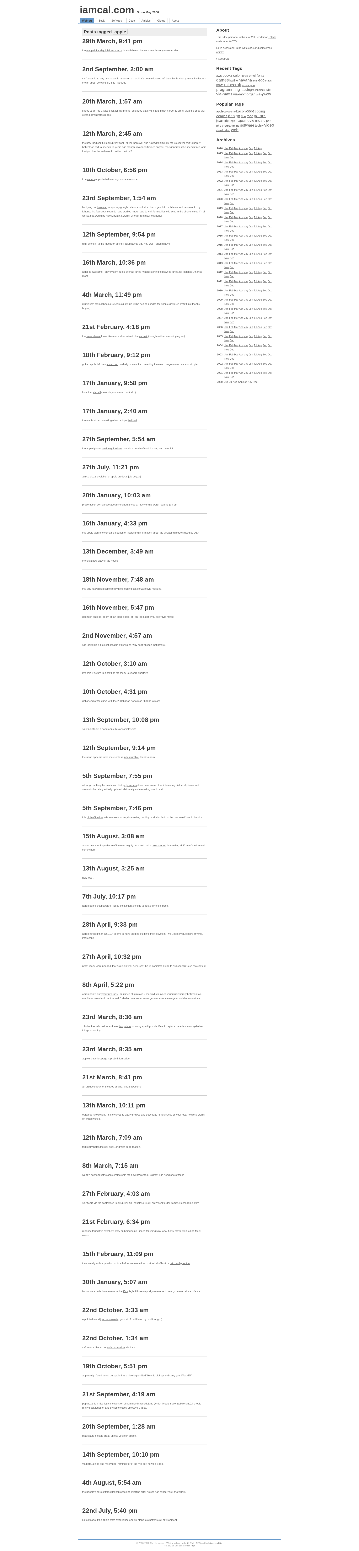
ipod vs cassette (109, 1319)
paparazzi (87, 1403)
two (121, 1026)
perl (268, 120)
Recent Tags (229, 68)
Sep (265, 153)
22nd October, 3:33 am (115, 1310)
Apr (241, 148)
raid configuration (180, 1263)
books (227, 75)
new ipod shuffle (95, 143)
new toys (87, 877)
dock (98, 1086)
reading (246, 89)
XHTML (191, 1543)
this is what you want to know (188, 78)
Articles (146, 20)
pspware (106, 905)
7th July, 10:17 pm (109, 896)
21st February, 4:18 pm (116, 326)
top (193, 1545)
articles (220, 52)
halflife (233, 80)
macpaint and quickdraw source (104, 50)
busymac (102, 207)
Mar (236, 148)
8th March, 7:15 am (110, 1165)
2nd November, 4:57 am (117, 635)
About (175, 20)
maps (268, 80)
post (93, 1175)
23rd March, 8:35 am (112, 1049)
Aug (259, 148)
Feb (231, 148)
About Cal (223, 58)
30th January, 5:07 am (114, 1282)
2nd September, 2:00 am (118, 69)
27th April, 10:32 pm (111, 956)
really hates (93, 1146)
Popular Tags (230, 104)
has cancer (161, 1492)
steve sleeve (93, 336)
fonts (260, 75)
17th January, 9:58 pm (115, 383)
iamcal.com (107, 9)
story (117, 1231)
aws (219, 75)
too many (121, 673)
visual (93, 476)
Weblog (87, 20)
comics (221, 116)
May (245, 148)
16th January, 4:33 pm (115, 523)
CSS (198, 1543)
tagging (135, 933)
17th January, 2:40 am (114, 411)
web (235, 130)
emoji (252, 75)
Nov (226, 157)
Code (132, 20)
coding (260, 111)
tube (268, 89)
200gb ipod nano (127, 701)
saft (84, 645)
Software (116, 20)
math (220, 85)
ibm (255, 80)
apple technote (95, 532)
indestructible (131, 757)
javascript (222, 120)
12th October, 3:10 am (114, 663)
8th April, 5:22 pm (108, 984)
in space (131, 1435)
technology (258, 90)
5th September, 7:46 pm (117, 808)
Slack (272, 37)
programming (228, 89)
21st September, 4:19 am (118, 1394)
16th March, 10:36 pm (114, 262)
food (250, 116)
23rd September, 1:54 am (119, 198)
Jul (255, 148)
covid (244, 75)
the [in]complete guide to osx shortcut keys (168, 966)
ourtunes (87, 1114)
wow (267, 94)
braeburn (132, 785)
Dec (232, 157)
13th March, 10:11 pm (113, 1105)
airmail (97, 392)
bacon (241, 111)
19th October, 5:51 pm (114, 1366)
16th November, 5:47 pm (118, 607)
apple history (115, 729)
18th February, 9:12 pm (116, 354)
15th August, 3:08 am (113, 836)
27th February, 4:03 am (116, 1193)
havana (245, 80)
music (246, 85)
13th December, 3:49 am (118, 551)
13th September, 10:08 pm (120, 719)
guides (127, 1026)
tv (262, 125)
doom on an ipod (91, 616)
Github (161, 20)
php (252, 85)
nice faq (132, 1375)
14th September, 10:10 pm (120, 1454)
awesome (230, 111)
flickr (243, 116)
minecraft (232, 85)
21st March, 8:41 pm (112, 1077)
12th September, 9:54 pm (119, 234)
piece (106, 504)
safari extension (116, 1347)
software (247, 125)
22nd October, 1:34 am (115, 1338)
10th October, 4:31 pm (114, 691)
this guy (86, 588)
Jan (226, 148)
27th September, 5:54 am (119, 439)
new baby (97, 560)
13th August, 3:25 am (113, 868)
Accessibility (216, 1543)
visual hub (112, 364)
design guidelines (112, 448)
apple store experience (116, 1520)
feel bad (132, 420)
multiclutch (88, 304)
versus (91, 179)
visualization (223, 130)
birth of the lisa (95, 817)
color (237, 76)
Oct (270, 153)
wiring (259, 94)
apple (220, 111)
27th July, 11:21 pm (110, 467)
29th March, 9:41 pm (112, 41)
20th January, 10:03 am (116, 495)
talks (238, 48)
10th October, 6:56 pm (114, 169)
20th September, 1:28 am (119, 1426)
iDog (126, 1291)
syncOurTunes (109, 994)
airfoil (85, 271)
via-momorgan (244, 94)
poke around (159, 845)
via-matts (224, 94)
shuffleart (87, 1203)
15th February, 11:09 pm (117, 1253)
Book (101, 20)
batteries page (99, 1058)
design (234, 116)
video (113, 1463)
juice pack (108, 110)
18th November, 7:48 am (118, 579)
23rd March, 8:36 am (112, 1016)
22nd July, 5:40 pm (110, 1510)
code (251, 48)
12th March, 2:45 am (112, 133)
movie (249, 120)
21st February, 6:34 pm (116, 1221)
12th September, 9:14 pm (119, 747)
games (222, 80)
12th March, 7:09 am (112, 1137)
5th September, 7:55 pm (117, 775)
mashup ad (135, 243)
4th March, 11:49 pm (112, 294)
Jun (251, 148)
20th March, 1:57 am (112, 101)
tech (258, 125)
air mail (143, 336)
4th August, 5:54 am (111, 1482)
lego (260, 80)
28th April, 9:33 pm (110, 924)
